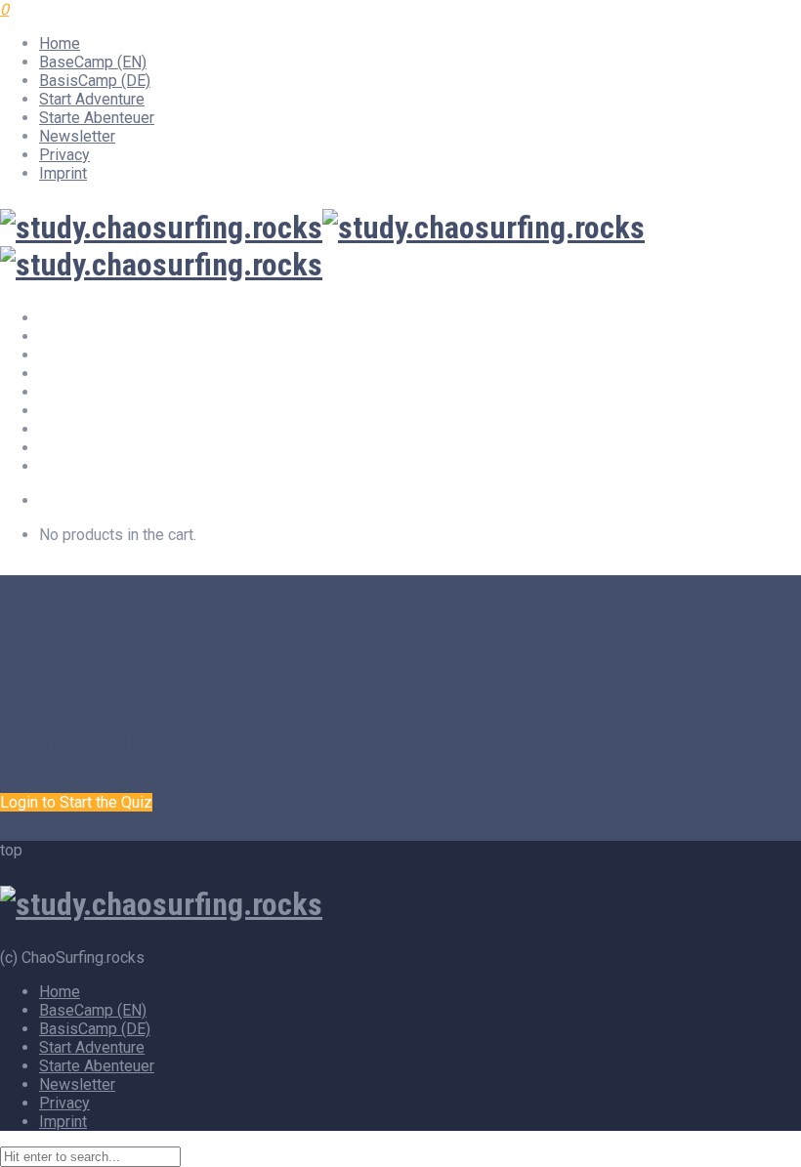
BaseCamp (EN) (93, 62)
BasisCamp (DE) (94, 80)
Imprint (63, 173)
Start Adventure (92, 99)
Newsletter (77, 136)
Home (59, 43)
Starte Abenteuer (96, 117)
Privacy (64, 155)
